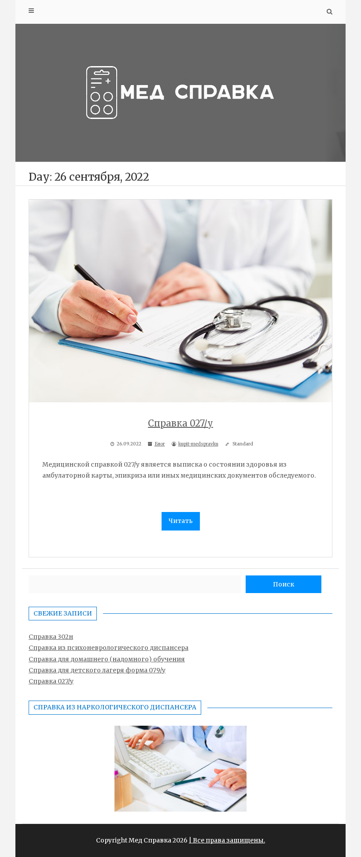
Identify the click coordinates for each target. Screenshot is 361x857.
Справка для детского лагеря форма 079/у (97, 670)
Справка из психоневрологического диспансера (108, 648)
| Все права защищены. (227, 840)
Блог (160, 444)
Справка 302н (51, 637)
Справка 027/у (51, 681)
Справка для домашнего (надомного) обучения (107, 659)
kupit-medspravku (198, 444)
